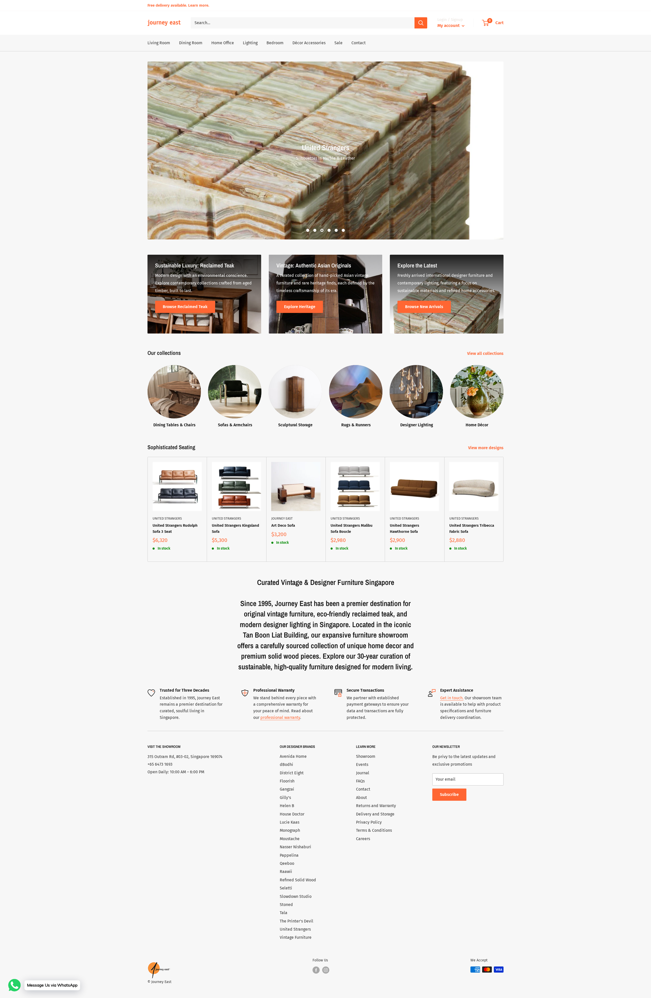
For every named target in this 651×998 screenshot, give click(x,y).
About (361, 797)
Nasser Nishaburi (295, 846)
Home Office (222, 42)
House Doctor (292, 814)
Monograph (290, 830)
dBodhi (286, 764)
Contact (358, 42)
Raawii (286, 871)
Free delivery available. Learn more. (178, 5)
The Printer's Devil (296, 921)
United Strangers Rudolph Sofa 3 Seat (175, 528)
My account (449, 25)
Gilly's (285, 797)
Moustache (290, 838)
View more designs (486, 447)
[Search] (421, 22)
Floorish (287, 781)
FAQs (360, 781)
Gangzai (287, 789)
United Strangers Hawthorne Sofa (404, 528)
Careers (363, 838)
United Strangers (167, 518)
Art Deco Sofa (283, 525)
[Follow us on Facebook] (316, 970)
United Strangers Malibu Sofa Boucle (352, 528)
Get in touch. (452, 697)
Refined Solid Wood (298, 880)
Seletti (286, 888)
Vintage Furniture (296, 937)
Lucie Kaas (289, 822)
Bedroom (275, 42)
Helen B (287, 805)
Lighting (250, 42)
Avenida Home (293, 756)
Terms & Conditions (374, 830)
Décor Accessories (309, 42)
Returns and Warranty (376, 805)
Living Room (158, 42)
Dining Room (190, 42)
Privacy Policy (369, 822)
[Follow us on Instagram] (325, 970)
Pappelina (289, 855)
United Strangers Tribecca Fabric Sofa (471, 528)
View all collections (486, 353)
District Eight (292, 772)
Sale (338, 42)
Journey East (282, 518)
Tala (283, 912)
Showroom (365, 756)
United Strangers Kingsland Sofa (235, 528)
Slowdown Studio (296, 896)
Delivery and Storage (375, 814)
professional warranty (280, 717)
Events (362, 764)
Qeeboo (287, 863)
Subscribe (449, 794)
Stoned (286, 904)
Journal (362, 772)
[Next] (503, 509)
